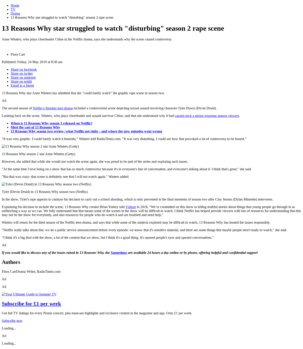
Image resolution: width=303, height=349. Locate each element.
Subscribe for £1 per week (31, 304)
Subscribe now (12, 321)
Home (15, 5)
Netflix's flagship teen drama (53, 108)
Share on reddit (21, 81)
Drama (15, 13)
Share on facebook (24, 69)
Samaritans (119, 253)
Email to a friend (22, 85)
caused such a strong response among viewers (207, 116)
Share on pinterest (23, 77)
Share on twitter (22, 73)
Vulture (131, 207)
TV (13, 9)
